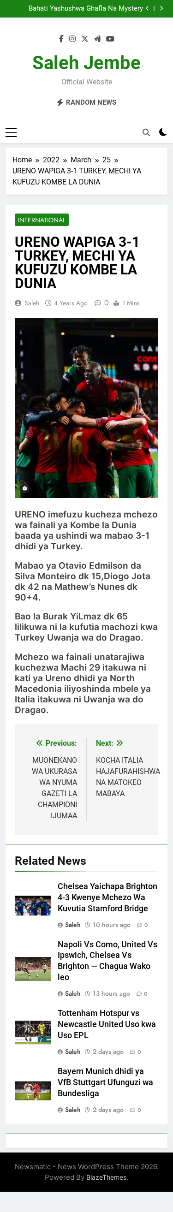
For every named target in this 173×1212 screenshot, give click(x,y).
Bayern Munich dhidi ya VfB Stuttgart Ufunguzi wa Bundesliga (105, 1082)
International (42, 220)
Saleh (31, 303)
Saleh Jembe (86, 63)
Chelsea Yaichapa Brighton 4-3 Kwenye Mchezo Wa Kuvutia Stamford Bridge (107, 897)
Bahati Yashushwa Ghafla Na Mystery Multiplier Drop (86, 8)
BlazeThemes (106, 1177)
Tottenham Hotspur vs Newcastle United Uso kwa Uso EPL (107, 1024)
